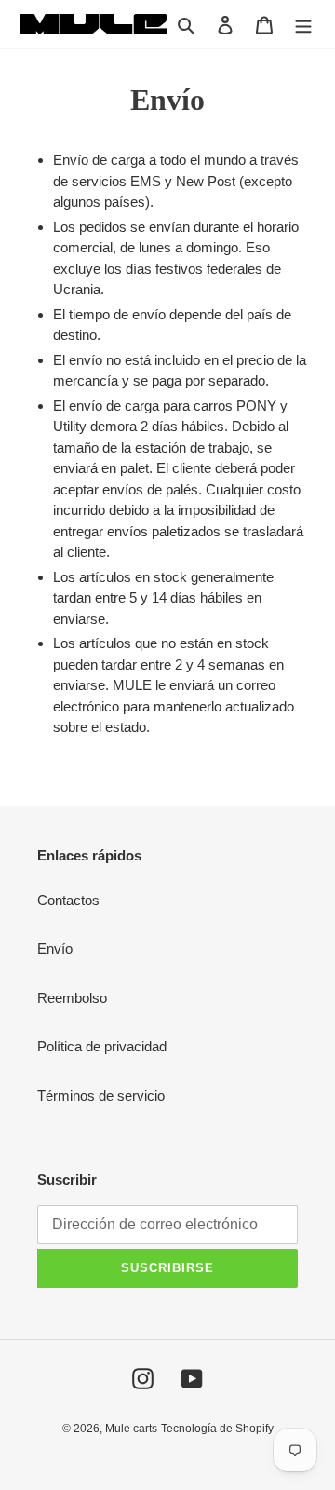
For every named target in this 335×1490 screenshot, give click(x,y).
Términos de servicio (101, 1096)
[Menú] (303, 25)
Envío (55, 948)
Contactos (68, 900)
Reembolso (72, 998)
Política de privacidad (102, 1046)
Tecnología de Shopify (217, 1428)
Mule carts (131, 1428)
